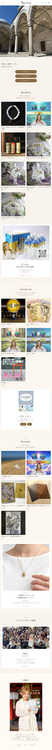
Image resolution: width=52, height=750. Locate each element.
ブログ (25, 744)
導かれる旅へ (26, 80)
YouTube (19, 744)
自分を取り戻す (26, 76)
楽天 (29, 424)
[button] (2, 2)
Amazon (23, 424)
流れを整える (26, 71)
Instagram (33, 744)
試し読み (26, 427)
